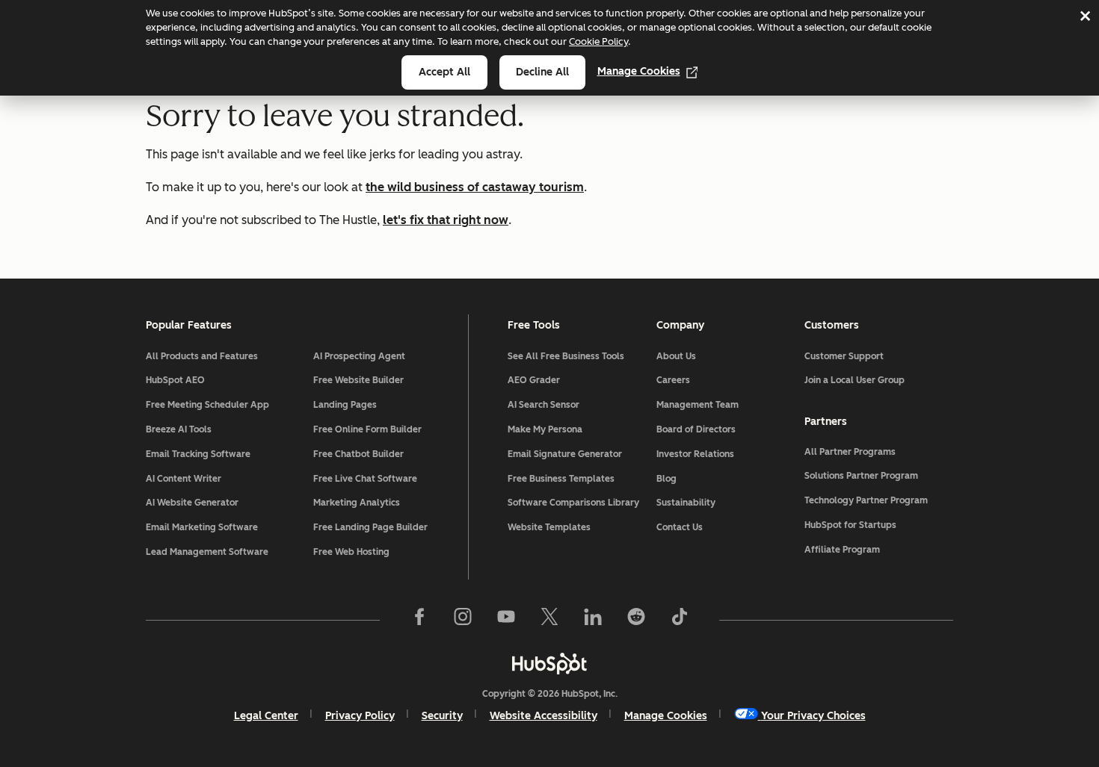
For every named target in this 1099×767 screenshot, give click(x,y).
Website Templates (549, 527)
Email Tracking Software (198, 454)
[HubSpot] (549, 663)
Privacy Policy (360, 715)
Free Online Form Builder (367, 429)
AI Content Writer (183, 478)
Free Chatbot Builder (358, 454)
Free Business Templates (561, 478)
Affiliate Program (842, 549)
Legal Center (266, 715)
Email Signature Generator (565, 454)
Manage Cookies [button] (665, 715)
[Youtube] (506, 620)
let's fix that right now (445, 220)
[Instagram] (462, 620)
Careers (673, 380)
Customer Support (844, 356)
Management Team (697, 405)
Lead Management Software (207, 552)
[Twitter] (549, 620)
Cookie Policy (598, 41)
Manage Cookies (638, 71)
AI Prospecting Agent (359, 356)
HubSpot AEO (175, 380)
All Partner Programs (850, 452)
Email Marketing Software (202, 527)
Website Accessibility (543, 715)
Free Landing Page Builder (370, 527)
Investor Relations (695, 454)
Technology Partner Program (866, 500)
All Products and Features (202, 356)
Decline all (542, 72)
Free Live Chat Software (365, 478)
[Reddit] (636, 620)
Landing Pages (345, 405)
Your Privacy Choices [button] (813, 715)
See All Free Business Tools (566, 356)
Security (442, 715)
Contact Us (679, 527)
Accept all (444, 72)
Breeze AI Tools (179, 429)
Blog (666, 478)
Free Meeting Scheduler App (207, 405)
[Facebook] (419, 620)
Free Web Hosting (351, 552)
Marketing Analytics (356, 502)
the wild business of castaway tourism (475, 187)
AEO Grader (534, 380)
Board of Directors (696, 429)
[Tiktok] (679, 620)
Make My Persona (545, 429)
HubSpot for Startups (850, 525)
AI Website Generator (192, 502)
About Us (676, 356)
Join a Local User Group (854, 380)
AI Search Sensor (543, 405)
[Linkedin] (593, 620)
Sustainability (685, 502)
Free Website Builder (358, 380)
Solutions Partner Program (861, 476)
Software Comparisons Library (573, 502)
